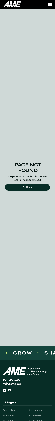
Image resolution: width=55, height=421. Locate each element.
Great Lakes (9, 410)
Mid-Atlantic (9, 416)
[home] (12, 4)
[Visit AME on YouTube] (9, 390)
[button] (49, 4)
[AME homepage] (25, 371)
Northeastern (35, 410)
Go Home (27, 187)
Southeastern (35, 416)
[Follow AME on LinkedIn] (4, 390)
